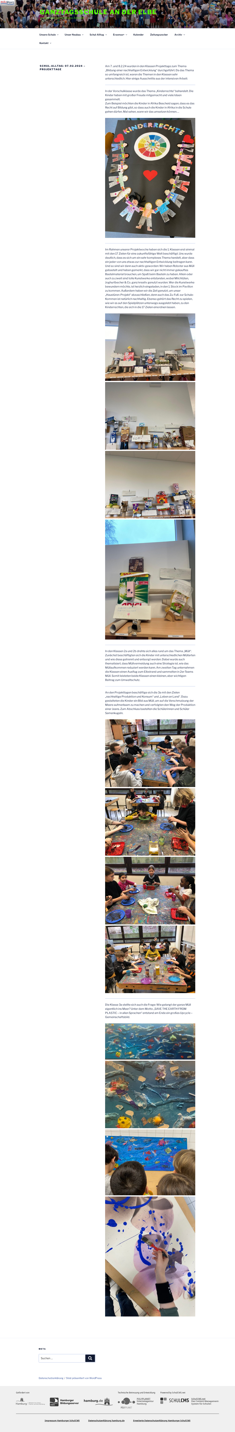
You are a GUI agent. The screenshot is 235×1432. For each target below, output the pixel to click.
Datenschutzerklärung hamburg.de (106, 1420)
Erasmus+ (118, 34)
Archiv (178, 34)
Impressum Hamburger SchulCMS (62, 1420)
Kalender (138, 34)
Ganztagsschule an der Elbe (98, 12)
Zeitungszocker (159, 34)
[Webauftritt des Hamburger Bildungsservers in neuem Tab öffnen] (64, 1402)
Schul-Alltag (97, 34)
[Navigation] (7, 2)
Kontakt (44, 43)
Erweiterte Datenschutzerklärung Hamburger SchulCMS (161, 1420)
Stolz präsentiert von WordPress (84, 1378)
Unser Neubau (73, 34)
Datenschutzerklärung (51, 1378)
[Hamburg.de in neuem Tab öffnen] (98, 1402)
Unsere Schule (47, 34)
